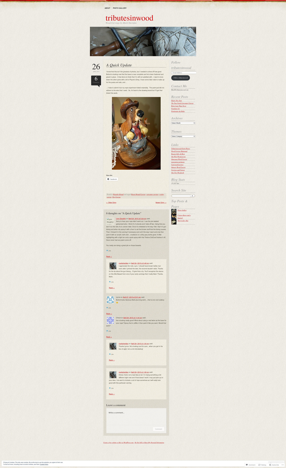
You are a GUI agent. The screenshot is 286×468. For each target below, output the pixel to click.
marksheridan (123, 263)
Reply (109, 256)
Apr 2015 (96, 67)
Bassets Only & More (178, 154)
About (107, 8)
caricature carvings (152, 194)
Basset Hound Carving (138, 194)
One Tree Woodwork (177, 173)
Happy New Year (176, 100)
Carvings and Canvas (178, 170)
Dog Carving (116, 197)
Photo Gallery (119, 8)
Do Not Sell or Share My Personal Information (149, 442)
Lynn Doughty (121, 218)
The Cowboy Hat (183, 221)
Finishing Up (175, 108)
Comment (158, 429)
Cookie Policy (44, 464)
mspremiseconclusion (177, 162)
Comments (96, 79)
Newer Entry (161, 202)
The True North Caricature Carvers (182, 103)
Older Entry (111, 202)
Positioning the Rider (178, 111)
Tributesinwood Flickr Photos (180, 148)
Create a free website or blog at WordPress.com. (118, 442)
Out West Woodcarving (178, 156)
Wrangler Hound (118, 194)
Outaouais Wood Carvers (179, 159)
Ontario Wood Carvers (178, 167)
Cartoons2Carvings (177, 165)
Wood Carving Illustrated (179, 151)
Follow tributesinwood (181, 78)
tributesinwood (129, 17)
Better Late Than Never (178, 106)
